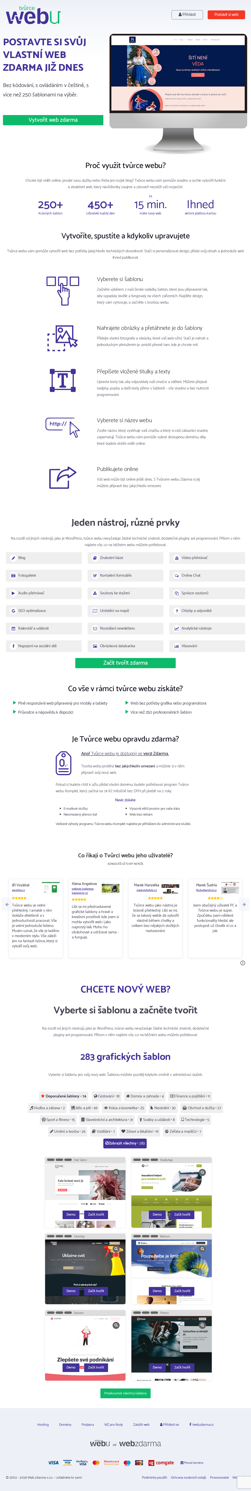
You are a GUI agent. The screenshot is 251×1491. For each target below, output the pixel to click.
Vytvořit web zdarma (53, 120)
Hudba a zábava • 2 (49, 1108)
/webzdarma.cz (202, 1425)
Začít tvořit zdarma (125, 663)
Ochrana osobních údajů (188, 1478)
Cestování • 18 (108, 1096)
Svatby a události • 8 (158, 1120)
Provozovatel (219, 1478)
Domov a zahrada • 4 (147, 1096)
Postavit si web (226, 14)
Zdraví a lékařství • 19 (141, 1131)
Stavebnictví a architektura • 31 (109, 1120)
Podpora (88, 1425)
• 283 (127, 1143)
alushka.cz (18, 890)
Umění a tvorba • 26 (69, 1131)
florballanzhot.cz (206, 890)
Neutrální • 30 (164, 1108)
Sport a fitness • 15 (60, 1120)
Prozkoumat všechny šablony (125, 1393)
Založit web (141, 1425)
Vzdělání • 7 (105, 1131)
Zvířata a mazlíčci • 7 (185, 1131)
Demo (70, 1215)
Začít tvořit (96, 1215)
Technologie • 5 (196, 1120)
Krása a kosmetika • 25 (126, 1108)
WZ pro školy (113, 1425)
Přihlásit (189, 14)
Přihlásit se (171, 1425)
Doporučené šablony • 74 (65, 1096)
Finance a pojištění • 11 (192, 1096)
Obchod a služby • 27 (204, 1108)
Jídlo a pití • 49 (86, 1108)
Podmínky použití (154, 1478)
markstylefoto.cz (146, 890)
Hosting (43, 1425)
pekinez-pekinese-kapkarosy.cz (83, 891)
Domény (65, 1425)
